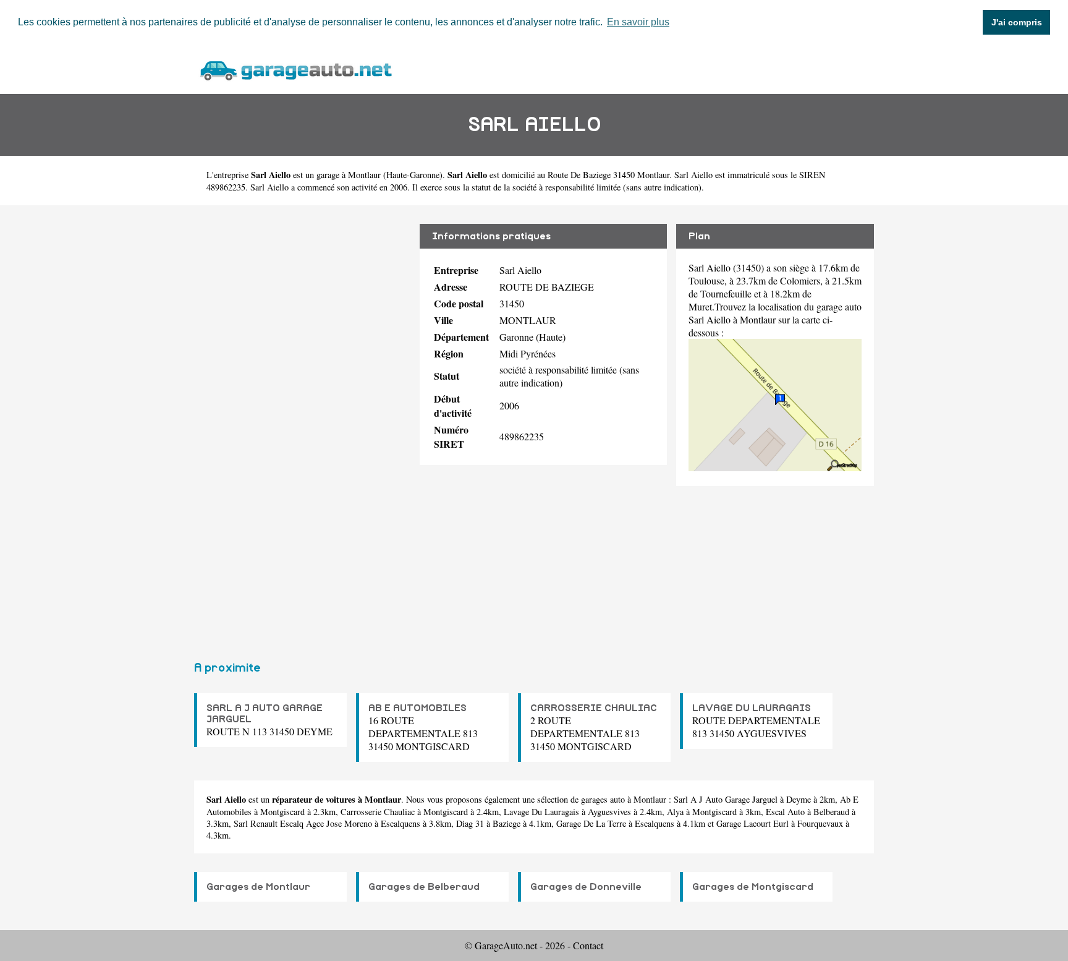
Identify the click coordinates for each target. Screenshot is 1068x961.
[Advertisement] (302, 427)
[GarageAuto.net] (295, 68)
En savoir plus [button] (638, 22)
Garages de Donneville (586, 887)
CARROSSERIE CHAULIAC (593, 708)
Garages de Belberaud (424, 887)
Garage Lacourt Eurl (752, 823)
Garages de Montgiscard (752, 887)
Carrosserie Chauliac (378, 812)
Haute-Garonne (412, 175)
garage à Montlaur (348, 175)
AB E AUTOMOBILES (417, 708)
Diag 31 (470, 823)
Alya (675, 812)
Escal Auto (785, 812)
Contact (588, 945)
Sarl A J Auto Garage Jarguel (726, 799)
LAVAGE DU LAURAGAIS (751, 708)
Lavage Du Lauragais (541, 812)
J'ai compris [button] (1016, 22)
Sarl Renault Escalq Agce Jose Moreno (303, 823)
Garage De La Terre (591, 823)
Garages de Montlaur (258, 887)
